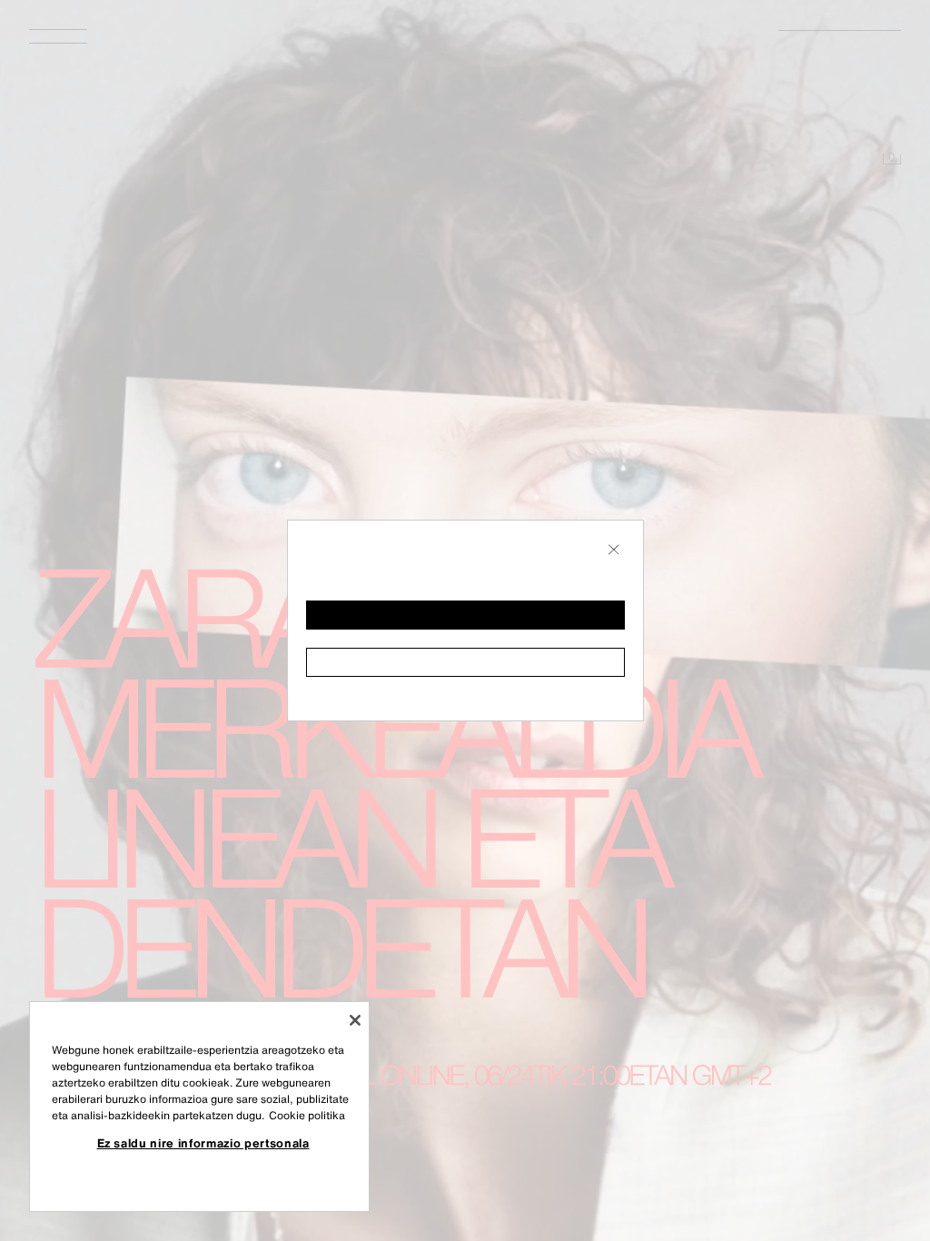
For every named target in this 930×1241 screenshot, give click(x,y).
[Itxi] (355, 1020)
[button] (465, 615)
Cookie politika (307, 1115)
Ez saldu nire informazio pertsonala (203, 1143)
